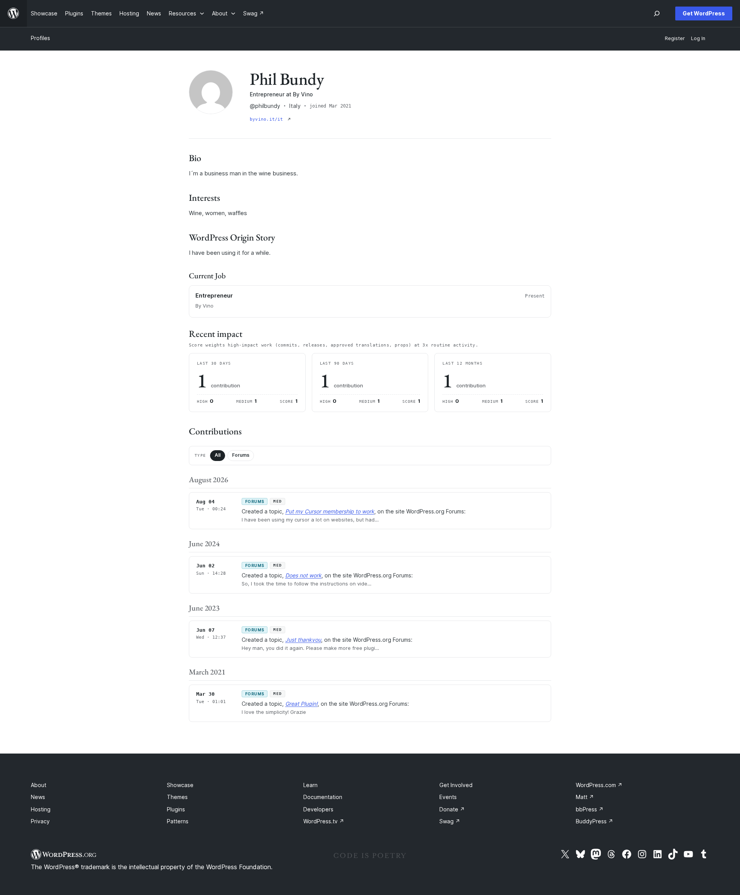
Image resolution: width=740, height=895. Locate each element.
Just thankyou (303, 639)
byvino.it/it (268, 119)
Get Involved (456, 785)
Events (448, 797)
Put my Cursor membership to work (329, 511)
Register (675, 38)
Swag (449, 821)
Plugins (176, 809)
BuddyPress (594, 821)
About (38, 785)
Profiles (40, 38)
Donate (452, 809)
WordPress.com (599, 785)
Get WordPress (704, 13)
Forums (240, 455)
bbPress (590, 809)
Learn (310, 785)
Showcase (180, 785)
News (38, 797)
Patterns (177, 821)
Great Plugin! (301, 703)
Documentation (322, 797)
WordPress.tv (323, 821)
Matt (585, 797)
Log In (698, 38)
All (217, 455)
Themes (177, 797)
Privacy (40, 821)
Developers (318, 809)
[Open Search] (657, 13)
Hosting (40, 809)
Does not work (303, 575)
